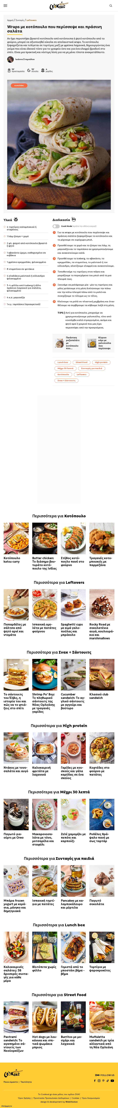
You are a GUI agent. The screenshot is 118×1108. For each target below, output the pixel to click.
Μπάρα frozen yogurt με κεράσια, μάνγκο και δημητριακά (15, 906)
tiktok (108, 1081)
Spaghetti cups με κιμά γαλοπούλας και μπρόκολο (72, 630)
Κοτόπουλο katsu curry (12, 559)
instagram (99, 1081)
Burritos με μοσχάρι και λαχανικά (71, 1040)
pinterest (103, 1081)
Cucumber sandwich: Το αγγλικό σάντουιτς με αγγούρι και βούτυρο (73, 701)
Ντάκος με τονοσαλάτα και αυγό (16, 769)
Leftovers (31, 20)
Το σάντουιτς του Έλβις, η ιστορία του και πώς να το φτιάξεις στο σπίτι (15, 701)
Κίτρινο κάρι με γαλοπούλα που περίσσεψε (104, 343)
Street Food (81, 362)
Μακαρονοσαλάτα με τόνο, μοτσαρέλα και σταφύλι (43, 839)
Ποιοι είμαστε (11, 1082)
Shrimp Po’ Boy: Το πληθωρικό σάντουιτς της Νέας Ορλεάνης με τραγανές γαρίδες (43, 703)
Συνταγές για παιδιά (91, 368)
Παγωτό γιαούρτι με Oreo (14, 835)
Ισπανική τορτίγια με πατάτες (43, 902)
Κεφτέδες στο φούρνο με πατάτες (99, 771)
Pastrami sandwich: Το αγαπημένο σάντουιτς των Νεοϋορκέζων (15, 1043)
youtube (112, 1081)
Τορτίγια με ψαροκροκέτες (100, 968)
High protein (101, 362)
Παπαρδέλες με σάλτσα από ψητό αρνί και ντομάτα (15, 630)
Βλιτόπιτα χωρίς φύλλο (44, 968)
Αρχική (10, 20)
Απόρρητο (6, 1106)
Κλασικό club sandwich (98, 696)
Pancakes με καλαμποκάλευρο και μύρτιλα (72, 904)
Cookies (75, 1098)
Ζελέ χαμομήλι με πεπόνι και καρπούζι (73, 837)
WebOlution (71, 1102)
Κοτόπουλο (63, 374)
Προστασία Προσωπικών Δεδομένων (51, 1098)
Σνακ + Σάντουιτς (66, 380)
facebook (95, 1081)
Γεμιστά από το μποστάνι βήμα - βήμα (72, 970)
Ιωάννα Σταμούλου (25, 59)
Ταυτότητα (26, 1082)
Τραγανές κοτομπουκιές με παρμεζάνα (100, 561)
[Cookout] (59, 5)
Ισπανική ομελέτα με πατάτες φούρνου (44, 628)
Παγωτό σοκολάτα (96, 902)
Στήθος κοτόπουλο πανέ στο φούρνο (72, 561)
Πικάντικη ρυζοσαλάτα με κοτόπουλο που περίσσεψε (72, 343)
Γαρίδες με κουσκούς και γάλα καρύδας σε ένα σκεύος (72, 773)
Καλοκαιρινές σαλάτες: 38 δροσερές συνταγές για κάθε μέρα (16, 974)
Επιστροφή (113, 1100)
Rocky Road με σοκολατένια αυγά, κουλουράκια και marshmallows (101, 631)
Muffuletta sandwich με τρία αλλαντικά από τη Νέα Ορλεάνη (101, 1042)
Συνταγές (20, 20)
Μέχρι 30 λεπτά (65, 368)
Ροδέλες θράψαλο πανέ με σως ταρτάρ (99, 837)
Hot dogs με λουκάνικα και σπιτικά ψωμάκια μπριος (44, 1042)
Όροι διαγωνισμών (91, 1098)
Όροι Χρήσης (24, 1098)
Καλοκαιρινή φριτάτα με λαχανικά (41, 771)
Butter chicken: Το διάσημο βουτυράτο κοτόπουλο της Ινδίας (44, 563)
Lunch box (63, 362)
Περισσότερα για (59, 516)
